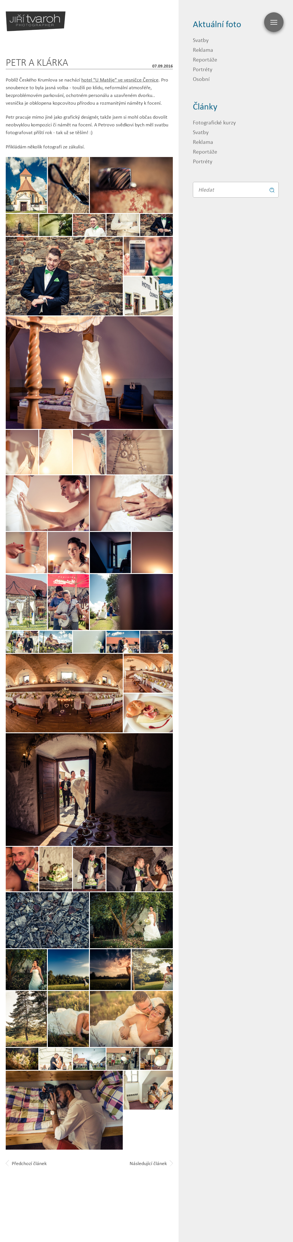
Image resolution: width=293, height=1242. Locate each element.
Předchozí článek (29, 1163)
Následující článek (148, 1163)
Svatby (201, 40)
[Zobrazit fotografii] (131, 185)
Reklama (203, 49)
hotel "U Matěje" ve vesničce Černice (120, 79)
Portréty (202, 69)
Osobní (201, 79)
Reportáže (205, 59)
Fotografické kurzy (214, 122)
